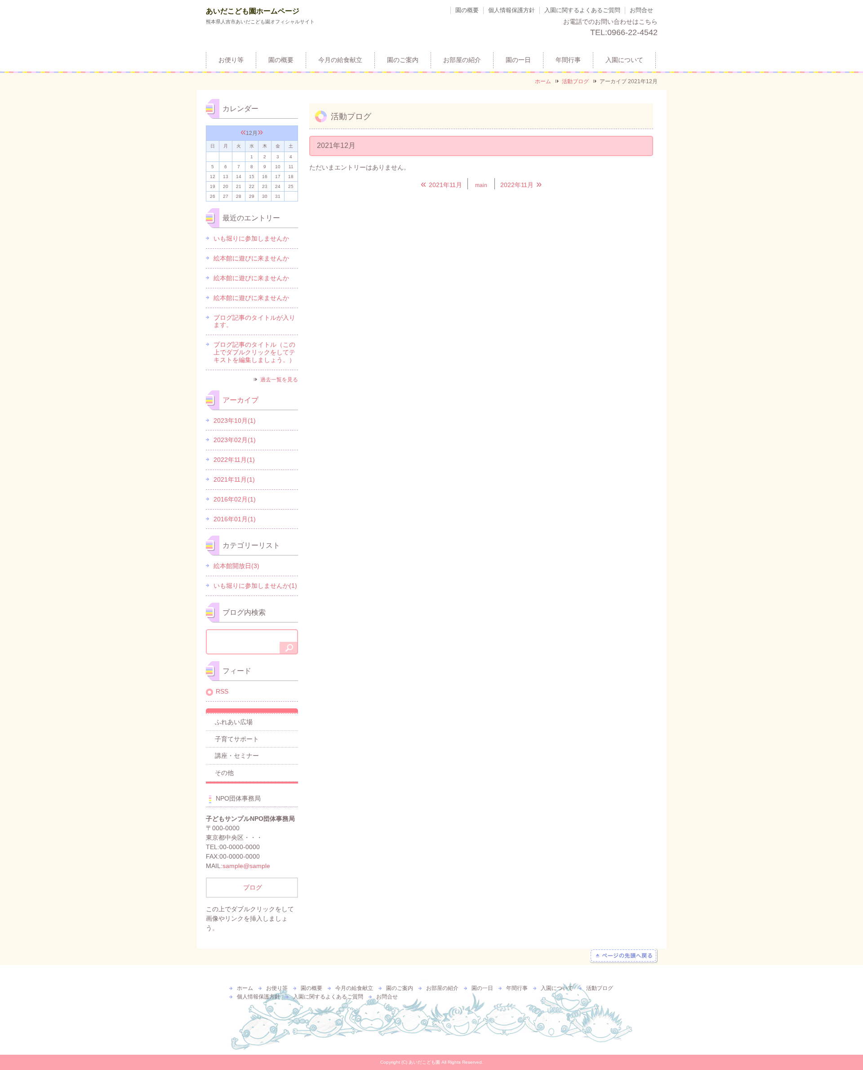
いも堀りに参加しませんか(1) (255, 585)
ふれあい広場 (234, 721)
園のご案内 (402, 60)
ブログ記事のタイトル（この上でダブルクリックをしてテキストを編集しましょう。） (254, 352)
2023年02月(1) (235, 439)
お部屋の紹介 (462, 60)
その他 (224, 772)
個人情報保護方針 (511, 10)
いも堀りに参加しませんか (251, 238)
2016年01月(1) (235, 519)
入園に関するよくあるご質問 (582, 10)
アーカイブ (240, 400)
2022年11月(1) (234, 459)
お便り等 (231, 60)
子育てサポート (237, 739)
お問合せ (641, 10)
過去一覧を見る (279, 379)
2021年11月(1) (234, 479)
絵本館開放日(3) (236, 565)
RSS (222, 691)
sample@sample (246, 865)
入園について (624, 60)
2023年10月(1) (235, 420)
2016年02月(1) (235, 499)
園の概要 (467, 10)
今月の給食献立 (340, 60)
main (481, 185)
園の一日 (518, 60)
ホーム (543, 81)
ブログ (251, 887)
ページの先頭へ (624, 956)
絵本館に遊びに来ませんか (251, 258)
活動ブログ (575, 81)
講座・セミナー (237, 755)
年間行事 (568, 60)
